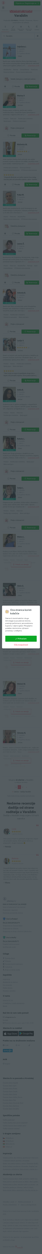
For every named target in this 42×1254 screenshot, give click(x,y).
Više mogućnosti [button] (21, 644)
